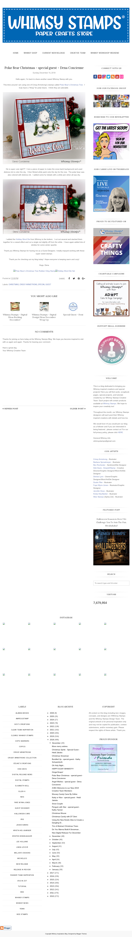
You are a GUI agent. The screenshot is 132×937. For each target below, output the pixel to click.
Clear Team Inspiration (22, 730)
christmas (14, 284)
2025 (52, 716)
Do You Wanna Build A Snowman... (66, 829)
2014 (52, 883)
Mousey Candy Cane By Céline (64, 794)
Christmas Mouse (59, 813)
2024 (52, 720)
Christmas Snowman (60, 756)
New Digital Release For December (66, 833)
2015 (52, 880)
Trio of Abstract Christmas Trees (65, 826)
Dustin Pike (97, 482)
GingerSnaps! (57, 772)
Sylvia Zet (22, 881)
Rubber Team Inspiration (22, 875)
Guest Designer (22, 808)
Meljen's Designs (22, 853)
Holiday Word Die (23, 239)
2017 (52, 873)
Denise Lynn (98, 477)
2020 (52, 733)
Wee (22, 892)
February (56, 866)
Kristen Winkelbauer (22, 836)
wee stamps (22, 914)
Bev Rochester (99, 465)
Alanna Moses (22, 713)
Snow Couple (57, 804)
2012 (52, 889)
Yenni (22, 909)
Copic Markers (22, 741)
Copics (22, 746)
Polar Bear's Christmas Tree (71, 85)
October (55, 839)
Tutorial (22, 886)
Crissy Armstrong (28, 284)
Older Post (77, 408)
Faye (22, 797)
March (54, 863)
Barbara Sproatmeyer (102, 462)
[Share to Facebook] (69, 278)
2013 (52, 886)
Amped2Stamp (22, 719)
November (56, 836)
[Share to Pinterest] (79, 278)
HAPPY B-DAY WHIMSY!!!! (63, 769)
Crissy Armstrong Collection (22, 758)
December (56, 743)
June (54, 853)
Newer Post (11, 408)
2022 (52, 726)
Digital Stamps (22, 780)
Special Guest (44, 284)
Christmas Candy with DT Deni (64, 817)
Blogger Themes (81, 934)
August (55, 846)
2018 (52, 740)
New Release (22, 864)
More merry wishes (60, 746)
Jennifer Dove (99, 491)
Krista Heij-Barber (100, 494)
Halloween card (22, 814)
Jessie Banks (22, 825)
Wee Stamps (98, 497)
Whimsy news (22, 903)
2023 (52, 723)
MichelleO (22, 858)
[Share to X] (74, 278)
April (54, 859)
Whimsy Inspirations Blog (59, 934)
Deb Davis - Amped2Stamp (104, 468)
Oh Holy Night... (58, 765)
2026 (52, 713)
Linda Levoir (22, 847)
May (54, 856)
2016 (52, 876)
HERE (120, 432)
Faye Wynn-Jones (100, 485)
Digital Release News (22, 774)
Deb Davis (22, 769)
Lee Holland (22, 842)
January (55, 869)
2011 (52, 893)
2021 (52, 730)
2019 (52, 736)
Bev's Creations (22, 724)
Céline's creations (22, 763)
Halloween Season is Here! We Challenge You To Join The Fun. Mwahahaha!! (111, 522)
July (53, 849)
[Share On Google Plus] (83, 278)
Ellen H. (22, 791)
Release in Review (22, 870)
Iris (22, 819)
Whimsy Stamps (109, 403)
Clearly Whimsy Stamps (22, 735)
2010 (52, 896)
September (56, 843)
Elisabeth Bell (22, 786)
